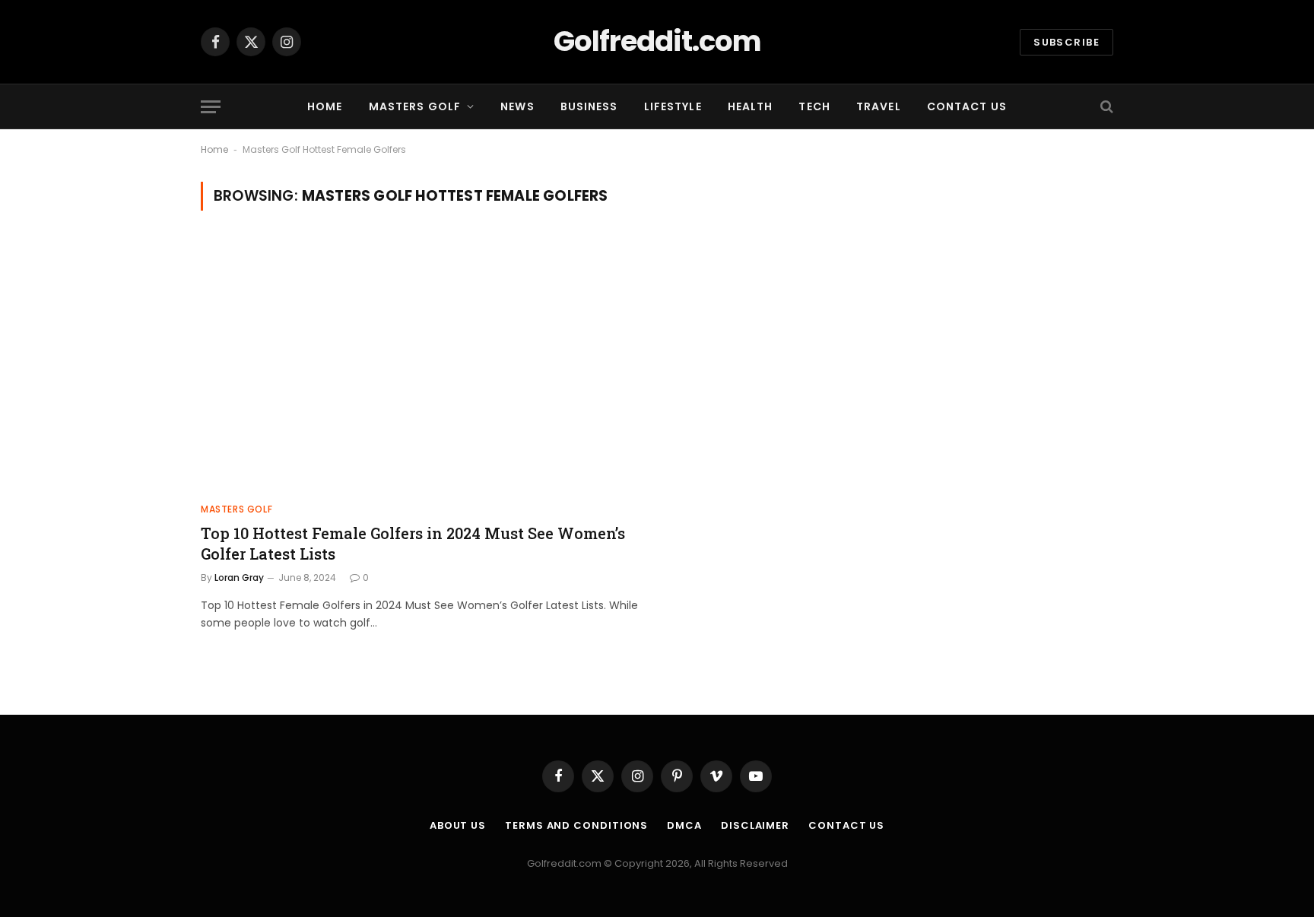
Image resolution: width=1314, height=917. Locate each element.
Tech (814, 106)
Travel (878, 106)
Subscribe (1066, 42)
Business (589, 106)
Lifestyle (673, 106)
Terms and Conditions (576, 825)
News (517, 106)
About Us (458, 825)
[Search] (1105, 107)
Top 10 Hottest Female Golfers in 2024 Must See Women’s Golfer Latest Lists (413, 543)
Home (324, 106)
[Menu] (211, 107)
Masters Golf (415, 106)
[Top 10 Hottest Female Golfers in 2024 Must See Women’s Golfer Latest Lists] (422, 365)
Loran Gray (239, 577)
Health (750, 106)
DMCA (684, 825)
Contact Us (967, 106)
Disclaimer (755, 825)
